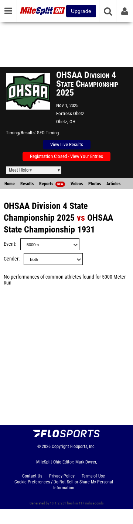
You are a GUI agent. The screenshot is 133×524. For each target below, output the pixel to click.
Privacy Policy (62, 476)
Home (9, 183)
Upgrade (81, 11)
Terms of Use (93, 476)
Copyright (60, 446)
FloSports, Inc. (83, 446)
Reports (51, 183)
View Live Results (66, 144)
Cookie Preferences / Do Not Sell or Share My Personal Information (63, 484)
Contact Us (32, 476)
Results (27, 183)
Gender (11, 259)
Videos (77, 183)
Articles (113, 183)
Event (9, 244)
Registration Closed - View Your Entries (66, 156)
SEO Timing (48, 132)
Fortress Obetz (70, 113)
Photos (94, 183)
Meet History (20, 170)
